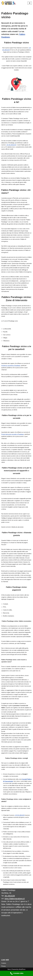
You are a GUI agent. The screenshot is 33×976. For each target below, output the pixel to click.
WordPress (22, 969)
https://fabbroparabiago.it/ (15, 899)
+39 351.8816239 (11, 145)
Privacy (3, 966)
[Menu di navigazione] (30, 3)
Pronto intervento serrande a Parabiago (12, 434)
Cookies (3, 963)
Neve (9, 969)
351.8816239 (10, 896)
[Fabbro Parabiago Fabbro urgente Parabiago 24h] (8, 3)
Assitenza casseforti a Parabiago (10, 365)
